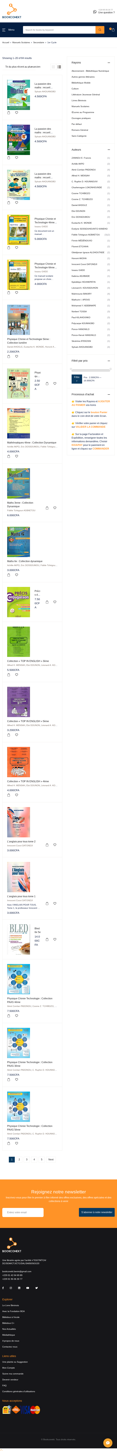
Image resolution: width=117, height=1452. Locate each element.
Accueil (5, 42)
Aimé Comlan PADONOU (19, 1006)
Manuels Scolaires (21, 42)
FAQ (4, 1385)
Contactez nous (9, 1346)
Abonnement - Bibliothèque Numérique (90, 71)
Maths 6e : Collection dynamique (25, 561)
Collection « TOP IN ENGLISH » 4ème (28, 781)
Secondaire (38, 42)
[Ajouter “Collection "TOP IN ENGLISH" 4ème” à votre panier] (8, 795)
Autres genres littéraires (83, 77)
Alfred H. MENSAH (16, 665)
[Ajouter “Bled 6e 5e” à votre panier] (47, 939)
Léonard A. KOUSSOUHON (54, 665)
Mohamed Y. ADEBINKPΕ (84, 305)
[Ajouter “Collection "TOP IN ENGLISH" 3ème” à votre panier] (8, 675)
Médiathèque (8, 1335)
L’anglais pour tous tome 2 (21, 841)
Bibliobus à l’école (11, 1317)
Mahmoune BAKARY (82, 294)
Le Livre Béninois (10, 1305)
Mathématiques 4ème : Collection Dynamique (31, 442)
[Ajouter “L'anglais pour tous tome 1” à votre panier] (47, 903)
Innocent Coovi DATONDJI (20, 845)
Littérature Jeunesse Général (86, 94)
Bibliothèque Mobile (81, 83)
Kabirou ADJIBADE (81, 276)
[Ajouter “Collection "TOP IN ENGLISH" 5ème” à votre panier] (8, 735)
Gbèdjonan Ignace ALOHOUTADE (88, 252)
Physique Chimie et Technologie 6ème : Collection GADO (45, 267)
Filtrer (77, 379)
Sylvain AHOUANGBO (45, 91)
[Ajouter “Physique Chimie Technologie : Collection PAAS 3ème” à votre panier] (8, 1079)
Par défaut (77, 124)
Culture (75, 88)
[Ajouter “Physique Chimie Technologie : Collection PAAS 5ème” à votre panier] (8, 1143)
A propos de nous (10, 1341)
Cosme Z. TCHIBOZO (43, 1006)
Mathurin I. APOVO (81, 299)
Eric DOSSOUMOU (30, 446)
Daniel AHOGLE (15, 347)
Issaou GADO (41, 226)
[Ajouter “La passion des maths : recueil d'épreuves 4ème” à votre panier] (8, 202)
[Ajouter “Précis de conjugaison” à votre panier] (47, 602)
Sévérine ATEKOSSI (81, 341)
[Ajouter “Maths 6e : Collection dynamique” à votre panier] (8, 575)
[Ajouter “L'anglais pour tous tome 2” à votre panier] (47, 845)
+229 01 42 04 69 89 (12, 1275)
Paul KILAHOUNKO (81, 317)
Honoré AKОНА (52, 347)
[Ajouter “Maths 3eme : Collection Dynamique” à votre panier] (47, 508)
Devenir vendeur (10, 1379)
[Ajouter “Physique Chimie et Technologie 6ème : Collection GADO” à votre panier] (8, 292)
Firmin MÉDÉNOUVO (82, 240)
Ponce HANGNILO (80, 329)
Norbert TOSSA (79, 311)
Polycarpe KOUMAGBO (83, 323)
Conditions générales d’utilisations (18, 1391)
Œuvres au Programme (83, 112)
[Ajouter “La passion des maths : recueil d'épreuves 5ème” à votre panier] (8, 157)
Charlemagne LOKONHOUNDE (87, 187)
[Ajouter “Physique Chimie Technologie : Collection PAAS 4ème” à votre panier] (8, 1016)
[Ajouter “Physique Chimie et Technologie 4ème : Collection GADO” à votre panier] (8, 247)
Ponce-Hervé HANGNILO (84, 335)
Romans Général (80, 130)
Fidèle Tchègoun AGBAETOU (55, 446)
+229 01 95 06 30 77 (12, 1279)
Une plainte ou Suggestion (15, 1362)
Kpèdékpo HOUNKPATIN (84, 282)
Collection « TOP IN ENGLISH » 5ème (28, 721)
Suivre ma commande (12, 1373)
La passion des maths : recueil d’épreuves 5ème (44, 132)
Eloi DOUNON (33, 665)
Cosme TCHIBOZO (81, 193)
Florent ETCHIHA (80, 246)
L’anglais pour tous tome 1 (21, 896)
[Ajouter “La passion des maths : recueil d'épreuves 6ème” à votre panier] (8, 112)
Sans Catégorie (79, 136)
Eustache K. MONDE (34, 347)
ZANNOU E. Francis (81, 158)
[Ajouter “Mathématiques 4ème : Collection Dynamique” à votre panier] (8, 456)
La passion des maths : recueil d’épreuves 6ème (44, 87)
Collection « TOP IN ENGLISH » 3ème (28, 661)
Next (50, 1159)
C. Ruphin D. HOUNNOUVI (45, 1070)
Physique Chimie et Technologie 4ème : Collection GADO (45, 222)
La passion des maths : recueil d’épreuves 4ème (44, 177)
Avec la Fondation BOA (13, 1311)
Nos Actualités (9, 1329)
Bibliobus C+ (8, 1323)
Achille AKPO (13, 446)
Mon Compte (8, 1368)
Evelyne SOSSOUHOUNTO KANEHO (90, 229)
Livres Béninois (79, 100)
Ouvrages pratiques (81, 118)
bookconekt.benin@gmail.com (16, 1271)
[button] (8, 29)
